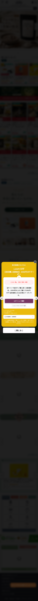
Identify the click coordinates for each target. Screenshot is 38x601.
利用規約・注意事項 (11, 316)
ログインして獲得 (19, 301)
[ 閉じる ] (19, 330)
